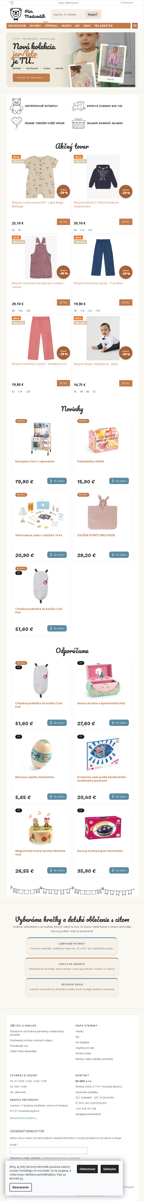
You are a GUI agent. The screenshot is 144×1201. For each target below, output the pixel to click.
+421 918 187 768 (86, 1108)
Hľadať (92, 14)
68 (81, 391)
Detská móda (83, 1053)
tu (21, 1178)
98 (75, 230)
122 (90, 310)
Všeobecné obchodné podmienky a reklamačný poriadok (37, 1033)
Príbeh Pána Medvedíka (23, 1051)
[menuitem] (17, 25)
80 (87, 391)
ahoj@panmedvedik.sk (88, 1114)
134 (90, 230)
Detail (63, 221)
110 (82, 230)
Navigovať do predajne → (23, 1117)
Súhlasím (109, 1169)
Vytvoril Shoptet (125, 1187)
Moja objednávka (68, 2)
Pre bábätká (82, 1042)
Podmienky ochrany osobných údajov (31, 1040)
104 (20, 310)
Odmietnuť (87, 1169)
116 (20, 391)
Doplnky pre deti (85, 1047)
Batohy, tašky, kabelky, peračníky (94, 1059)
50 (13, 230)
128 (28, 310)
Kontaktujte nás (19, 1045)
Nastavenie (20, 1187)
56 (19, 230)
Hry (77, 1036)
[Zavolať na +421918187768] (15, 2)
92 (13, 391)
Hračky (79, 1031)
